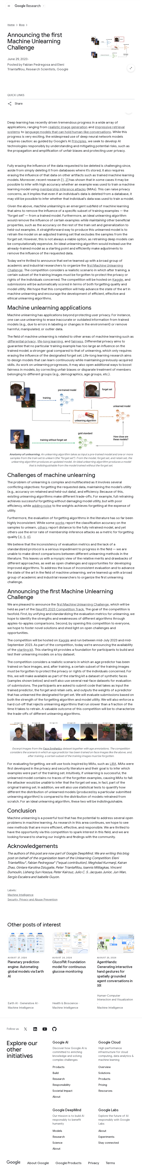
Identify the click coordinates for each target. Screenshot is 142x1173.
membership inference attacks (63, 189)
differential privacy (22, 341)
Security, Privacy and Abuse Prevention (33, 899)
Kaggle (117, 280)
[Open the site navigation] (9, 6)
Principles (79, 141)
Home (11, 24)
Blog (21, 24)
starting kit (25, 650)
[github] (54, 1029)
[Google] (14, 1162)
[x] (25, 1029)
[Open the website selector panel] (43, 5)
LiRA (113, 764)
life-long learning (50, 341)
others (43, 527)
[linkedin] (35, 1029)
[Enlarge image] (131, 68)
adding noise (41, 506)
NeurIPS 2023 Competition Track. (60, 609)
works (60, 523)
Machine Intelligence (20, 895)
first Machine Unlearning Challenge (83, 604)
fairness (77, 341)
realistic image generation (67, 127)
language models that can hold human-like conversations (68, 132)
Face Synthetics (52, 748)
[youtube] (44, 1029)
